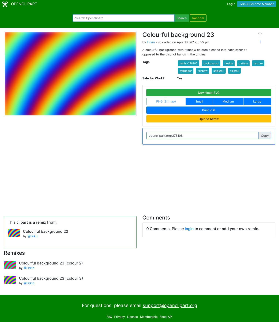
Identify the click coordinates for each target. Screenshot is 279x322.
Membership (149, 317)
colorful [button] (234, 70)
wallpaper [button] (186, 70)
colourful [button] (218, 70)
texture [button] (258, 63)
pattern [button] (243, 63)
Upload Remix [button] (209, 119)
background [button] (211, 63)
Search (182, 18)
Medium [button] (228, 101)
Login (231, 4)
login (189, 229)
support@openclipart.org (170, 305)
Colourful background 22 (45, 231)
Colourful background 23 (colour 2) (51, 263)
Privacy (119, 317)
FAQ (109, 317)
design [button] (229, 63)
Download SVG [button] (209, 93)
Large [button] (257, 101)
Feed (163, 317)
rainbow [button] (202, 70)
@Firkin (33, 236)
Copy (265, 135)
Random (198, 18)
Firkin (151, 42)
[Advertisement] (139, 177)
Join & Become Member (257, 4)
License (132, 317)
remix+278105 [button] (189, 63)
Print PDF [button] (209, 110)
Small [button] (199, 101)
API (170, 317)
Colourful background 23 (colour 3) (51, 278)
